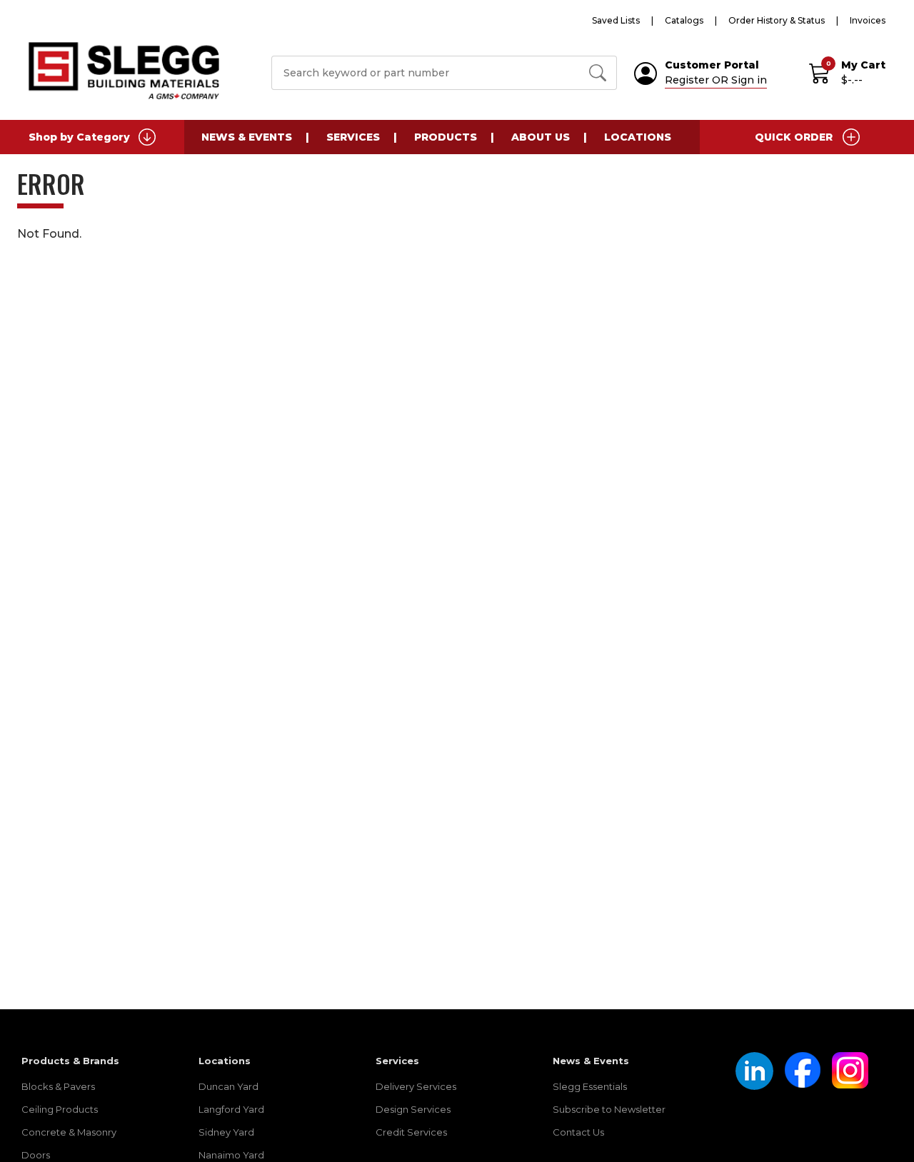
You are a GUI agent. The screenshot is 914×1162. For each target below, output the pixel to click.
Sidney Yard (226, 1132)
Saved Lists (616, 20)
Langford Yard (231, 1109)
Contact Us (578, 1132)
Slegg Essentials (590, 1086)
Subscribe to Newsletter (609, 1109)
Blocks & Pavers (58, 1086)
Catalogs (684, 20)
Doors (35, 1155)
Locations (637, 137)
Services (353, 137)
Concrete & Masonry (68, 1132)
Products (445, 137)
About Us (540, 137)
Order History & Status (776, 20)
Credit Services (411, 1132)
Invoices (867, 20)
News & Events (246, 137)
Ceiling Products (59, 1109)
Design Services (413, 1109)
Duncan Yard (228, 1086)
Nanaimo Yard (231, 1155)
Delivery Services (416, 1086)
